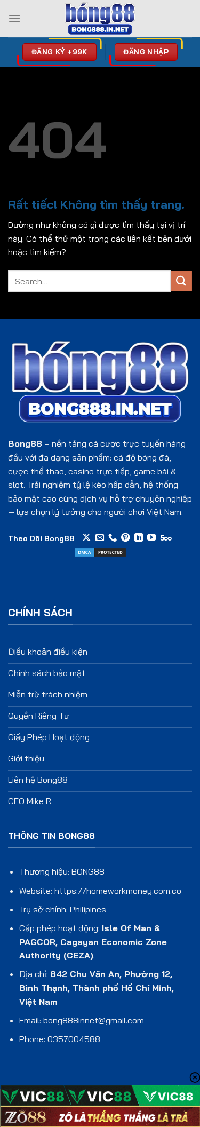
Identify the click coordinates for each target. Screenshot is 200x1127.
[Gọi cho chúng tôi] (112, 538)
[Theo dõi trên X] (86, 538)
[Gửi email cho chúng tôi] (99, 538)
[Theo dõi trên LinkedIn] (138, 538)
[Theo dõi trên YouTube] (151, 538)
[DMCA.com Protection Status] (100, 551)
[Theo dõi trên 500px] (166, 538)
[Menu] (14, 18)
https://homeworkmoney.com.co (117, 890)
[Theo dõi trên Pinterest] (125, 538)
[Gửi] (181, 281)
